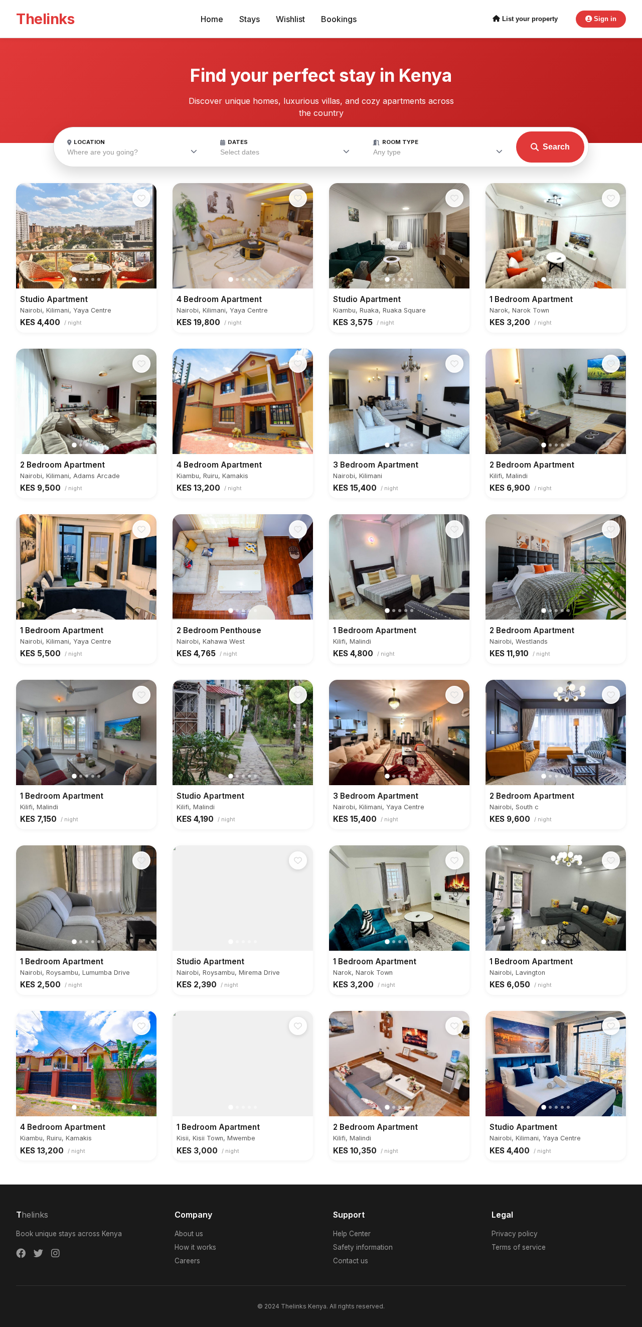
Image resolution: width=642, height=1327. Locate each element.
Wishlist (290, 19)
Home (212, 19)
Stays (249, 19)
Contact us (350, 1261)
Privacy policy (515, 1234)
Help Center (352, 1234)
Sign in (604, 19)
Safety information (363, 1247)
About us (189, 1234)
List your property (529, 19)
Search (556, 146)
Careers (187, 1261)
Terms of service (519, 1247)
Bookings (339, 19)
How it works (195, 1247)
